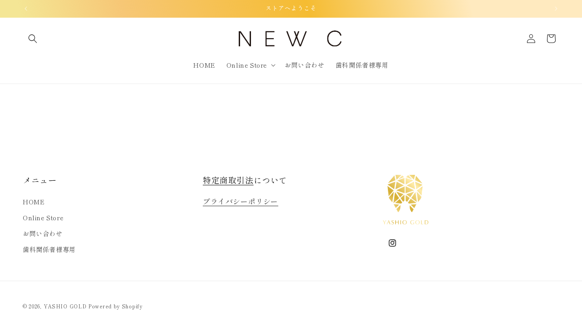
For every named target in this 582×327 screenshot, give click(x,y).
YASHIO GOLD (65, 306)
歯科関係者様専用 (49, 249)
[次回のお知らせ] (556, 8)
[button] (33, 39)
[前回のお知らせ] (26, 8)
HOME (34, 201)
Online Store (43, 217)
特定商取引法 (228, 180)
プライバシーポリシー (240, 201)
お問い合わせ (43, 233)
